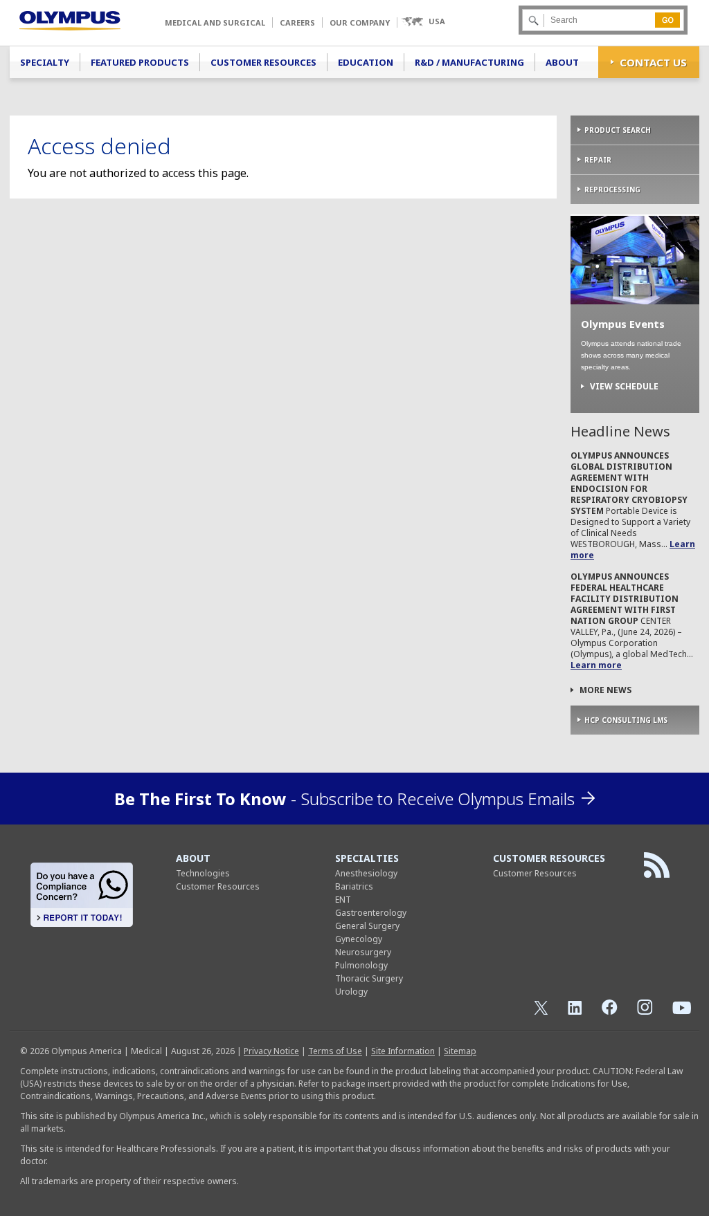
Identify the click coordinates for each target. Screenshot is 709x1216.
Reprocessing (612, 189)
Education (365, 62)
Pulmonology (361, 965)
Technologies (203, 873)
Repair (597, 160)
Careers (297, 22)
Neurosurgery (363, 952)
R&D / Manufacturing (469, 62)
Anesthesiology (366, 873)
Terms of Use (335, 1051)
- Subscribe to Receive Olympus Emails (344, 798)
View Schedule (624, 386)
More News (605, 690)
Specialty (44, 62)
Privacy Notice (271, 1051)
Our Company (360, 22)
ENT (343, 899)
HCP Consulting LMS (625, 720)
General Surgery (367, 926)
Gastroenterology (370, 913)
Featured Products (140, 62)
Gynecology (358, 939)
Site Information (403, 1051)
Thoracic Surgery (369, 978)
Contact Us (653, 62)
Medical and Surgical (215, 22)
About (562, 62)
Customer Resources (263, 62)
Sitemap (460, 1051)
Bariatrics (354, 886)
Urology (351, 991)
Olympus (69, 20)
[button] (423, 21)
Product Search (617, 130)
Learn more (596, 665)
